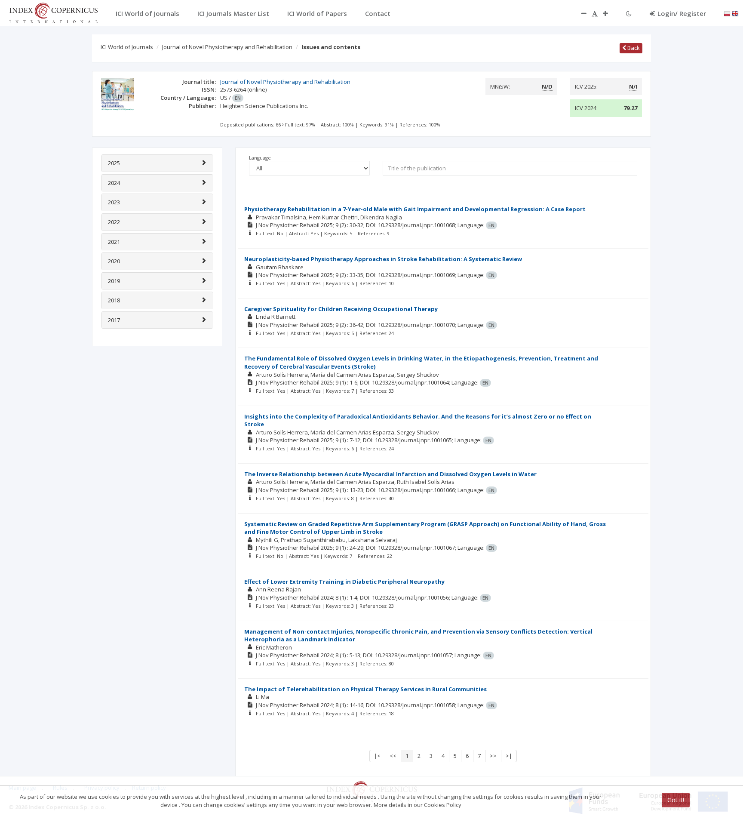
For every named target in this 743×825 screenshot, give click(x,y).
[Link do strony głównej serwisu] (53, 12)
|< (377, 756)
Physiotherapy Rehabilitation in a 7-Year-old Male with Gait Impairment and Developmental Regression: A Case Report (415, 209)
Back (633, 48)
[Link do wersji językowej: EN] (735, 13)
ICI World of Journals (127, 47)
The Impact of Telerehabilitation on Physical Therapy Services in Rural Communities (365, 689)
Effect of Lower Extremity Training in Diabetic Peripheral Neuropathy (344, 581)
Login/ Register (681, 13)
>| (509, 756)
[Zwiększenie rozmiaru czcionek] (609, 13)
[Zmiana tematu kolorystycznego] (629, 13)
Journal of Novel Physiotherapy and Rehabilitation (227, 47)
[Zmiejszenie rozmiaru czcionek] (579, 13)
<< (393, 756)
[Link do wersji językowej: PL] (727, 13)
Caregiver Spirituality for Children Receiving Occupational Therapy (341, 309)
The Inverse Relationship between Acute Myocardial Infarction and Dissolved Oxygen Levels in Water (390, 474)
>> (493, 756)
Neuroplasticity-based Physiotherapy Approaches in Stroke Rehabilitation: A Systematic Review (383, 259)
